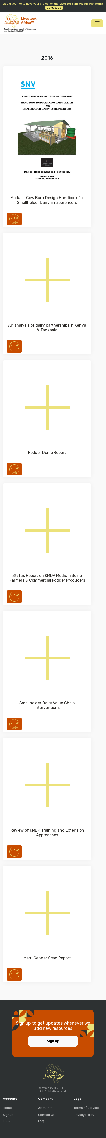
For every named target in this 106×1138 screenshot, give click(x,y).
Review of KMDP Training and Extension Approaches (47, 832)
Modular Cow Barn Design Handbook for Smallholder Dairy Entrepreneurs (47, 200)
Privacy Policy (84, 1115)
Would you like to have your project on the (53, 5)
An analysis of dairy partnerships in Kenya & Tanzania (47, 327)
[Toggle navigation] (97, 23)
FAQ (41, 1121)
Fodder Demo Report (47, 452)
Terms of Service (86, 1108)
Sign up (53, 1041)
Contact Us (46, 1115)
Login (7, 1121)
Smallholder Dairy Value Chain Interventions (47, 705)
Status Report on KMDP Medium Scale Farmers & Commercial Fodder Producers (47, 578)
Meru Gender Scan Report (47, 958)
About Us (45, 1108)
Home (7, 1108)
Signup (8, 1115)
